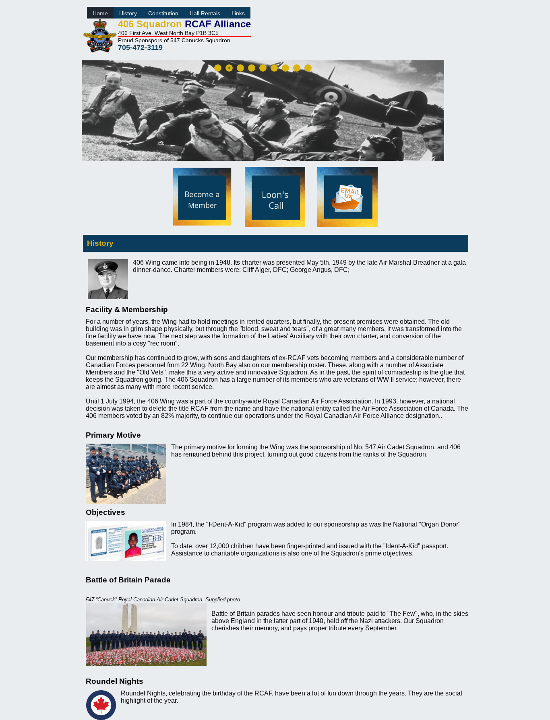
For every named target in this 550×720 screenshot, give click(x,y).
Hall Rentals (205, 13)
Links (238, 13)
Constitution (163, 13)
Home (100, 13)
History (128, 13)
